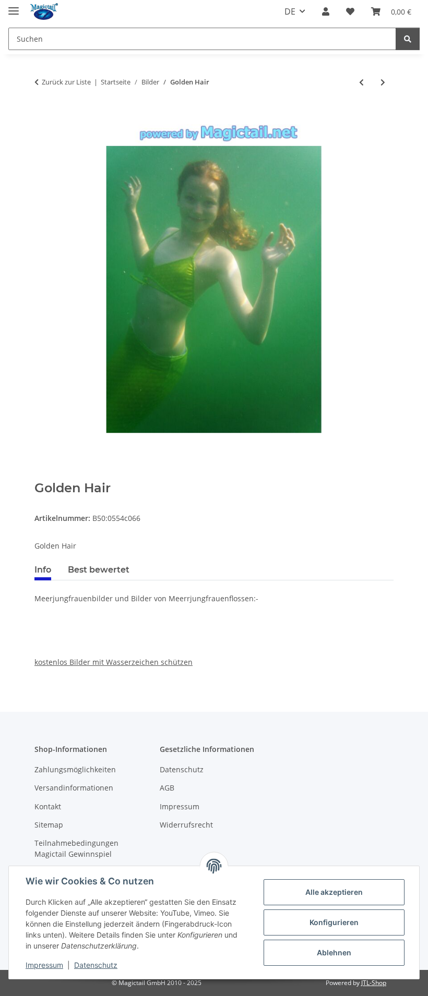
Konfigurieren (334, 922)
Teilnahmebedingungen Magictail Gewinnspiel (76, 848)
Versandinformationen (73, 788)
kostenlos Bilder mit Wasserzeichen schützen (113, 662)
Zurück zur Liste (66, 82)
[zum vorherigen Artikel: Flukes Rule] (361, 82)
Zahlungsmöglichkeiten (75, 769)
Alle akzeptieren (334, 892)
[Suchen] (408, 39)
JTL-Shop (373, 982)
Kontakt (47, 806)
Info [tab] (42, 570)
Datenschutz (95, 965)
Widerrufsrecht (186, 825)
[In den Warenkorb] (42, 475)
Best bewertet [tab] (98, 570)
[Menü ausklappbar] (13, 6)
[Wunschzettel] (350, 11)
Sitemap (48, 825)
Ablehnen (334, 952)
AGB (167, 788)
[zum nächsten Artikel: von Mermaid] (383, 82)
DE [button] (289, 11)
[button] (326, 11)
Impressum (44, 965)
